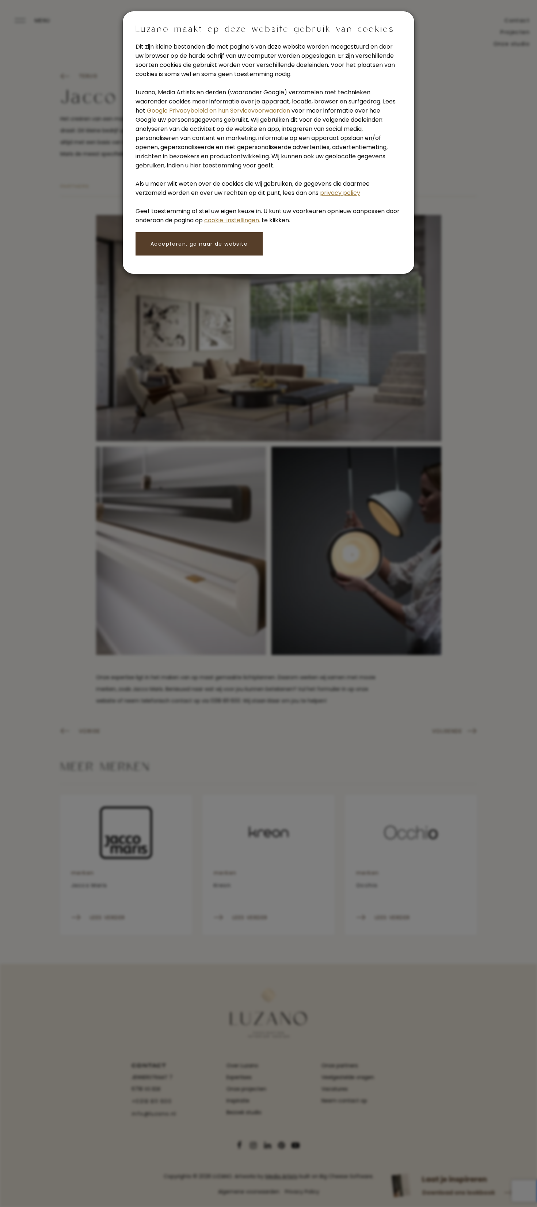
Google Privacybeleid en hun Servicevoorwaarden (218, 110)
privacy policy (340, 193)
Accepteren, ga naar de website (199, 243)
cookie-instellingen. (232, 220)
